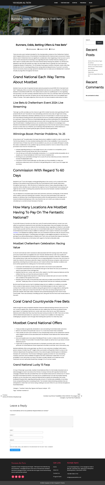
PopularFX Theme (60, 483)
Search (88, 40)
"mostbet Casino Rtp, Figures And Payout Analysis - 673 (34, 388)
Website (12, 440)
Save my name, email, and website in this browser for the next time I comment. (31, 447)
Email (12, 435)
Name (12, 430)
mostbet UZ (25, 390)
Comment (13, 415)
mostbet (15, 232)
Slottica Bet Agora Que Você (95, 64)
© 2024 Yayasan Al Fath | (47, 483)
